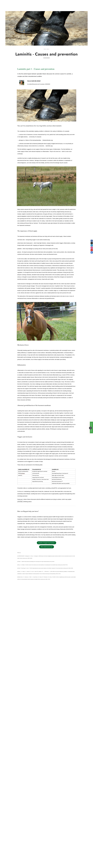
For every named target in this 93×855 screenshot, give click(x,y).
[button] (90, 428)
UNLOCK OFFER (47, 435)
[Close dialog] (69, 412)
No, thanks (44, 441)
